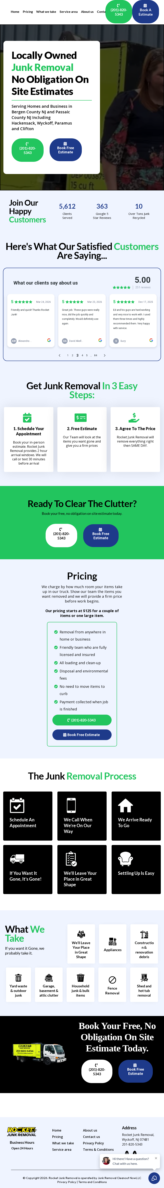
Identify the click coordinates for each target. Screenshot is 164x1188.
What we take (63, 1143)
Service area (61, 1149)
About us (90, 1130)
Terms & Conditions (98, 1149)
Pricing (57, 1137)
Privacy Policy (93, 1143)
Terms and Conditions (92, 1182)
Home (56, 1130)
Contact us (91, 1137)
